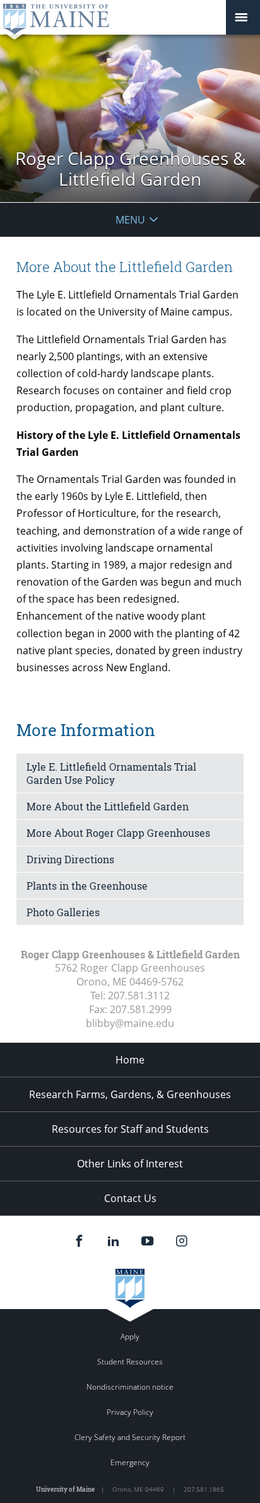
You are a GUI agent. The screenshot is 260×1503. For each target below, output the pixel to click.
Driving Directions (70, 859)
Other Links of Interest (130, 1164)
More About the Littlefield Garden (108, 806)
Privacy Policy (130, 1412)
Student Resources (130, 1361)
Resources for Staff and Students (130, 1129)
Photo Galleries (63, 912)
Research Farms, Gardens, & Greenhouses (130, 1094)
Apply (130, 1336)
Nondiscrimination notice (130, 1386)
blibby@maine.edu (130, 1023)
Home (130, 1060)
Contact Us (130, 1198)
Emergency (130, 1462)
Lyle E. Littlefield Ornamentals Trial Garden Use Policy (111, 773)
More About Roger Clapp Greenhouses (118, 832)
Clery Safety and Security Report (130, 1437)
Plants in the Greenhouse (87, 885)
